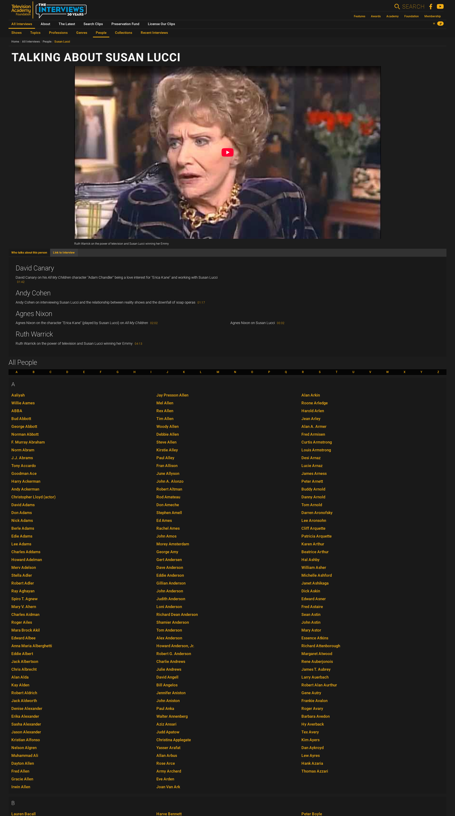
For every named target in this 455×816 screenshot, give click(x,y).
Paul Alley (165, 458)
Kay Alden (20, 685)
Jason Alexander (26, 732)
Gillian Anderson (171, 583)
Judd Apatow (167, 732)
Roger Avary (312, 708)
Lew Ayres (310, 755)
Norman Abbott (25, 434)
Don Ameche (167, 505)
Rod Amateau (168, 497)
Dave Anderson (169, 567)
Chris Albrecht (24, 669)
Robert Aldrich (24, 693)
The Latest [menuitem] (67, 24)
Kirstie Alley (167, 450)
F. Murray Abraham (28, 442)
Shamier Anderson (172, 622)
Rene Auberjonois (317, 661)
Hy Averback (312, 724)
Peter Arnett (312, 481)
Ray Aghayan (22, 591)
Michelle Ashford (316, 575)
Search (413, 7)
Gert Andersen (169, 559)
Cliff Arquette (313, 528)
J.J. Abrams (22, 458)
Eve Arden (165, 779)
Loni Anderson (169, 606)
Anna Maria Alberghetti (31, 646)
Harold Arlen (312, 411)
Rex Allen (164, 411)
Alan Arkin (310, 395)
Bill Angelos (167, 685)
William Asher (313, 567)
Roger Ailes (21, 622)
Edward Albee (23, 638)
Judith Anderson (170, 599)
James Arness (314, 473)
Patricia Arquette (316, 536)
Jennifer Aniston (171, 693)
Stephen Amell (169, 512)
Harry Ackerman (25, 481)
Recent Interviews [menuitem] (154, 33)
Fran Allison (167, 465)
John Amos (166, 536)
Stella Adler (21, 575)
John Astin (310, 622)
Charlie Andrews (170, 661)
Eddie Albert (22, 653)
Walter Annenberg (172, 716)
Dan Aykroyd (312, 747)
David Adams (23, 505)
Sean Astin (310, 614)
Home (15, 41)
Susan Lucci (62, 41)
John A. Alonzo (170, 481)
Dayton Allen (22, 763)
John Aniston (168, 700)
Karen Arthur (312, 544)
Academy (392, 16)
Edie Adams (21, 536)
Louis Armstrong (316, 450)
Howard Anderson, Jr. (175, 646)
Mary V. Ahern (23, 606)
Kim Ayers (310, 740)
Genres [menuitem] (81, 33)
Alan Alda (20, 677)
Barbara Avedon (315, 716)
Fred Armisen (313, 434)
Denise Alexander (26, 708)
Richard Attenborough (320, 646)
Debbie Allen (167, 434)
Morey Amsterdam (172, 544)
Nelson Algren (24, 747)
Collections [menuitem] (123, 33)
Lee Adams (21, 544)
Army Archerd (168, 771)
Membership (432, 16)
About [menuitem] (45, 24)
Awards (376, 16)
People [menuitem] (101, 33)
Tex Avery (310, 732)
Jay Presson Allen (172, 395)
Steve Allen (166, 442)
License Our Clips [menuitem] (161, 24)
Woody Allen (167, 426)
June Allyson (167, 473)
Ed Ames (164, 520)
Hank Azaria (312, 763)
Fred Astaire (312, 606)
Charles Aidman (25, 614)
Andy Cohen (33, 293)
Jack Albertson (24, 661)
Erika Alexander (25, 716)
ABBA (16, 411)
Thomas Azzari (314, 771)
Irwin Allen (20, 787)
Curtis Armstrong (316, 442)
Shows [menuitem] (16, 33)
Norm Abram (22, 450)
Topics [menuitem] (35, 33)
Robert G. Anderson (173, 653)
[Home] (50, 11)
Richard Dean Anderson (177, 614)
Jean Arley (310, 418)
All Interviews (31, 41)
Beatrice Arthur (315, 552)
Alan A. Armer (313, 426)
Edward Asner (313, 599)
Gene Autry (311, 693)
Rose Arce (165, 763)
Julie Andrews (168, 669)
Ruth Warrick (34, 334)
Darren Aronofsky (317, 512)
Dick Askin (310, 591)
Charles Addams (25, 552)
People (47, 41)
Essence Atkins (314, 638)
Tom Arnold (311, 505)
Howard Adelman (26, 559)
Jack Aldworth (24, 700)
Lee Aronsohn (313, 520)
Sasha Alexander (26, 724)
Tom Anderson (169, 630)
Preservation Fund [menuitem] (125, 24)
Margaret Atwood (316, 653)
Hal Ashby (310, 559)
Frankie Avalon (314, 700)
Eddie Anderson (170, 575)
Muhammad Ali (24, 755)
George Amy (167, 552)
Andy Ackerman (25, 489)
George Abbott (24, 426)
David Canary (35, 268)
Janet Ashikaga (315, 583)
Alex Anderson (169, 638)
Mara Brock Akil (25, 630)
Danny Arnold (313, 497)
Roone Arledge (314, 403)
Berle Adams (22, 528)
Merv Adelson (23, 567)
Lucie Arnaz (312, 465)
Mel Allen (164, 403)
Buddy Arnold (313, 489)
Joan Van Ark (168, 787)
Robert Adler (22, 583)
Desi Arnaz (311, 458)
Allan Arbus (166, 755)
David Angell (167, 677)
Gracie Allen (22, 779)
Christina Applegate (173, 740)
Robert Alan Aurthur (319, 685)
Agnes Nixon (34, 314)
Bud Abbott (21, 418)
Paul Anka (165, 708)
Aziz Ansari (166, 724)
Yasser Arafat (168, 747)
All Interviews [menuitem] (21, 24)
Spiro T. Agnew (24, 599)
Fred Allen (20, 771)
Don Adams (21, 512)
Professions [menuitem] (58, 33)
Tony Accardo (23, 465)
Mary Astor (311, 630)
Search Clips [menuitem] (93, 24)
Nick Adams (22, 520)
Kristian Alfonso (25, 740)
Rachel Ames (168, 528)
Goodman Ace (24, 473)
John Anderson (169, 591)
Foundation (411, 16)
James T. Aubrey (316, 669)
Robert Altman (169, 489)
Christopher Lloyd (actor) (33, 497)
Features (359, 16)
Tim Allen (164, 418)
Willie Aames (23, 403)
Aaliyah (18, 395)
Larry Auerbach (315, 677)
